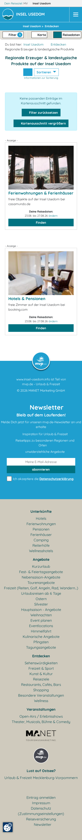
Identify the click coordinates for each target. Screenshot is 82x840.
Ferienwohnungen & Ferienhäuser (40, 193)
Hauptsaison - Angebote (41, 609)
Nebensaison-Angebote (41, 577)
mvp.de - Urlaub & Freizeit (41, 384)
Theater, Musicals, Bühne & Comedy (41, 721)
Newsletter (42, 824)
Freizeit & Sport (41, 668)
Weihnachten (41, 615)
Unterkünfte (41, 511)
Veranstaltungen (41, 709)
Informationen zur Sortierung (41, 77)
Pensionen (41, 529)
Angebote (41, 559)
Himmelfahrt (41, 631)
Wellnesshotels (41, 551)
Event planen (41, 620)
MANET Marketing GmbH (46, 390)
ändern (53, 215)
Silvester (41, 604)
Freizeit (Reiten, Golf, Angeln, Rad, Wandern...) (41, 588)
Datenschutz (41, 808)
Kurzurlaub (41, 566)
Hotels (41, 518)
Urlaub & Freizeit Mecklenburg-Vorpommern (41, 777)
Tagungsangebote (41, 647)
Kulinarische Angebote (41, 636)
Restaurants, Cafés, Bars (41, 684)
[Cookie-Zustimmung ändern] (8, 827)
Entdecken (58, 44)
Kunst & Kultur (41, 673)
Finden (41, 222)
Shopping (41, 690)
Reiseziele (41, 679)
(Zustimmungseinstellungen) (41, 813)
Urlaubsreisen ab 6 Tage (41, 593)
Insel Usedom (42, 3)
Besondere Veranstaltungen (41, 695)
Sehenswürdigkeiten (41, 663)
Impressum (41, 803)
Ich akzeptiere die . (43, 479)
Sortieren (44, 72)
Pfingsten (41, 642)
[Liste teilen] (27, 72)
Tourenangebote (41, 582)
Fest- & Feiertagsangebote (41, 572)
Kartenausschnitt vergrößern (43, 123)
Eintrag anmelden (41, 797)
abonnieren (41, 469)
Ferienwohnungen (41, 524)
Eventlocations (41, 626)
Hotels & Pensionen (26, 298)
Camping (41, 540)
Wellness (41, 700)
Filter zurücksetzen (43, 113)
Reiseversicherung (41, 819)
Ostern (41, 599)
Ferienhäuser (41, 534)
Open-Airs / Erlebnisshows (41, 716)
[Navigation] (75, 14)
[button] (31, 14)
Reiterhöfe (41, 545)
